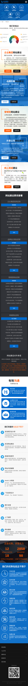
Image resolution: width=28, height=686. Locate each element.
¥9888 (14, 280)
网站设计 (7, 21)
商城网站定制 (14, 315)
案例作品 (3, 654)
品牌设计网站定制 (14, 239)
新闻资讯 (3, 658)
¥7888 (14, 243)
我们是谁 (3, 661)
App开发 (3, 650)
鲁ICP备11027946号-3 (12, 683)
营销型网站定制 (14, 277)
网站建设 (3, 647)
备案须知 (20, 683)
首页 (2, 21)
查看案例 (8, 71)
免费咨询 (17, 71)
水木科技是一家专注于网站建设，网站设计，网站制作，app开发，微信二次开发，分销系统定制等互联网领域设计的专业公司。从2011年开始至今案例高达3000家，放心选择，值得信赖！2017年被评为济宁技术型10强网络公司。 (14, 368)
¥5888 (14, 205)
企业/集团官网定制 (14, 202)
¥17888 (14, 318)
